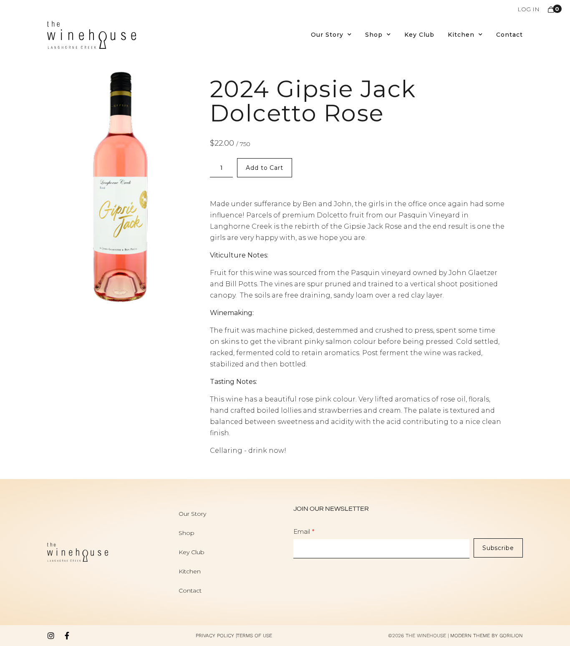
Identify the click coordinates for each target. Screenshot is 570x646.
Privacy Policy (215, 635)
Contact (509, 34)
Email (301, 531)
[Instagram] (51, 635)
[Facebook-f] (67, 635)
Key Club (419, 34)
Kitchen (461, 34)
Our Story (327, 34)
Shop (374, 34)
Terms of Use (254, 635)
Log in (528, 9)
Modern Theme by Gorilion (486, 635)
